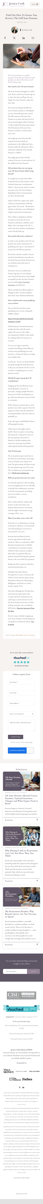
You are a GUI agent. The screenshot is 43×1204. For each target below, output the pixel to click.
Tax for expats (31, 635)
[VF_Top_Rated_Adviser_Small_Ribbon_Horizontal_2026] (21, 1006)
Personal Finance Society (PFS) (21, 1039)
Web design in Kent (20, 1193)
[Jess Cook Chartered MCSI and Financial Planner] (13, 3)
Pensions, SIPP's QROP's (17, 635)
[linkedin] (23, 1087)
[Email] (33, 38)
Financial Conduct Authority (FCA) (26, 1017)
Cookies (23, 1177)
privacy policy (29, 742)
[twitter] (19, 1087)
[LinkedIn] (24, 38)
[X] (14, 38)
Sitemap (27, 1177)
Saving (25, 635)
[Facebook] (5, 38)
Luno (26, 1193)
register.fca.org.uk (21, 1104)
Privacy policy (17, 1177)
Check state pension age (20, 473)
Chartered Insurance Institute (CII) (21, 1033)
